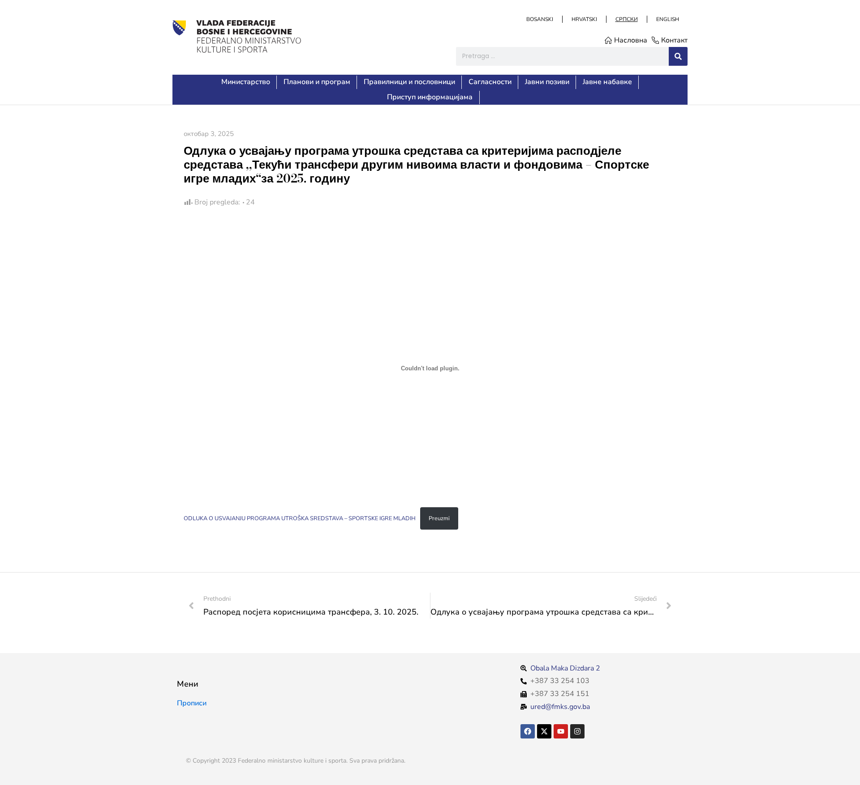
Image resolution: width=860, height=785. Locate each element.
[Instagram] (577, 731)
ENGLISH (667, 19)
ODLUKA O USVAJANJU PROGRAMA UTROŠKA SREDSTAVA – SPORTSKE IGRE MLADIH (300, 518)
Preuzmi (439, 518)
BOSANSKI (539, 19)
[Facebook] (527, 731)
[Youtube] (561, 731)
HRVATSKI (584, 19)
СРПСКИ (626, 19)
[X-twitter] (544, 731)
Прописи (191, 703)
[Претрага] (678, 56)
